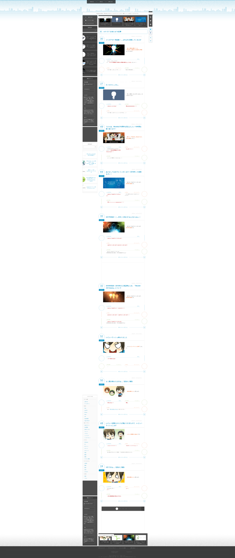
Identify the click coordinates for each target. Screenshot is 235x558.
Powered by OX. (129, 551)
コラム (86, 478)
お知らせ (101, 1)
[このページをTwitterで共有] (150, 29)
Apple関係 (86, 418)
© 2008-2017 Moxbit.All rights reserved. (114, 552)
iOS (85, 416)
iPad (85, 414)
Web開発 (86, 427)
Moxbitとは (92, 1)
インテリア (87, 435)
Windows (86, 442)
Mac (85, 408)
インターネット (88, 437)
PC (85, 444)
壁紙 (85, 456)
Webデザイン (87, 425)
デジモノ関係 (87, 458)
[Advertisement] (90, 134)
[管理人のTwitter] (150, 20)
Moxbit (101, 8)
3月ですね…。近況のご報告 (115, 467)
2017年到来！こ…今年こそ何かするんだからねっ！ (123, 217)
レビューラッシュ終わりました (116, 337)
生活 (85, 469)
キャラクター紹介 (136, 6)
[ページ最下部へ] (150, 40)
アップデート (87, 403)
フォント (86, 431)
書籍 (85, 465)
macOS (86, 410)
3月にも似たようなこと (114, 409)
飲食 (85, 467)
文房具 (86, 463)
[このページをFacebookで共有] (150, 32)
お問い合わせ (110, 1)
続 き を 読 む (123, 74)
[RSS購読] (150, 17)
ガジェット (87, 450)
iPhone (86, 412)
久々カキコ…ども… (112, 85)
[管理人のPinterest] (150, 24)
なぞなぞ (86, 471)
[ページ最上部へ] (150, 37)
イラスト (86, 433)
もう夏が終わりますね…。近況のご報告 (119, 381)
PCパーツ (86, 446)
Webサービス (87, 429)
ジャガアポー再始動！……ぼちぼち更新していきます (123, 40)
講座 (85, 476)
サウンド (86, 448)
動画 (85, 454)
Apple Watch (87, 420)
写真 (85, 452)
